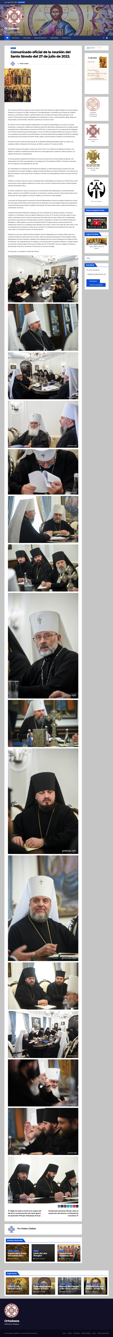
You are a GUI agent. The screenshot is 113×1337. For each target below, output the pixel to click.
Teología (26, 38)
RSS (88, 258)
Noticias (15, 38)
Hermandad (77, 1333)
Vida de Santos (40, 38)
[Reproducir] (89, 227)
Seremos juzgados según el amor (43, 1287)
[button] (103, 38)
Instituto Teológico (86, 1333)
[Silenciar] (102, 227)
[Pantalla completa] (105, 227)
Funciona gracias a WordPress (12, 1333)
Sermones (54, 38)
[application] (96, 223)
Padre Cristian (24, 63)
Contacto (66, 38)
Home (64, 1333)
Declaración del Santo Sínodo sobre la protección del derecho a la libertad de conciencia (63, 1213)
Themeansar (34, 1333)
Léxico (94, 1333)
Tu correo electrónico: (93, 270)
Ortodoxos (11, 28)
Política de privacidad (103, 1333)
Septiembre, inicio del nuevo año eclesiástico (17, 1255)
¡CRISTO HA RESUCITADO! (15, 1287)
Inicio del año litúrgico (40, 1254)
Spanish (92, 48)
